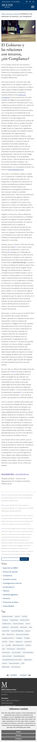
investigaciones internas (8, 638)
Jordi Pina (11, 641)
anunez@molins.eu (22, 474)
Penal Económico (21, 649)
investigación (19, 638)
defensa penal (23, 627)
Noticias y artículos (13, 14)
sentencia (4, 663)
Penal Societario (6, 652)
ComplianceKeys (14, 620)
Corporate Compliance (18, 623)
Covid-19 (28, 623)
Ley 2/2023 (8, 645)
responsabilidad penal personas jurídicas (12, 659)
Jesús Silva (4, 641)
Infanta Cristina (10, 634)
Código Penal (5, 627)
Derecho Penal (5, 630)
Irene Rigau (27, 638)
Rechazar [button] (18, 735)
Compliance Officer (24, 620)
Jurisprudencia (8, 587)
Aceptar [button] (18, 731)
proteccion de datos (7, 656)
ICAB (3, 634)
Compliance (7, 575)
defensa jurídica (14, 627)
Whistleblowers (6, 667)
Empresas (27, 630)
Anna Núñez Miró (7, 474)
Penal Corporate (11, 649)
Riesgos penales (28, 659)
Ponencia (6, 598)
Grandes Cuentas (10, 579)
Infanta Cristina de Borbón (22, 634)
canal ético (17, 616)
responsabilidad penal (19, 656)
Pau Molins (28, 645)
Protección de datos (10, 602)
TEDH (22, 663)
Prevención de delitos (28, 652)
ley (3, 645)
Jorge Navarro (19, 641)
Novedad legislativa (10, 594)
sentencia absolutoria (14, 663)
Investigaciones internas (12, 583)
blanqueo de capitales (7, 616)
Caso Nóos (24, 616)
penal (3, 649)
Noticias (6, 591)
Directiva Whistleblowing (17, 630)
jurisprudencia (28, 641)
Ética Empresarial (16, 667)
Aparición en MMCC (10, 568)
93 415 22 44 (6, 2)
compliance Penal (6, 623)
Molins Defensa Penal (18, 645)
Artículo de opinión (10, 572)
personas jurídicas (16, 652)
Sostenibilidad (8, 606)
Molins (3, 14)
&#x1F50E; (24, 559)
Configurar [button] (18, 738)
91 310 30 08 (15, 2)
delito (30, 627)
